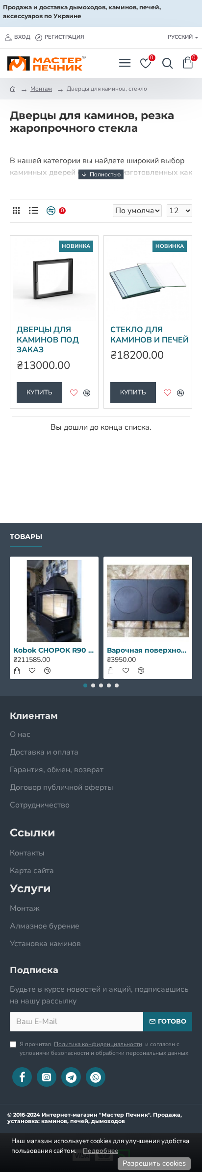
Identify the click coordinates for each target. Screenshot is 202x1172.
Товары (26, 537)
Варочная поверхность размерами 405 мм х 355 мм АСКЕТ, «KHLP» (148, 650)
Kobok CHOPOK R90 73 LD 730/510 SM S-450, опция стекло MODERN (54, 650)
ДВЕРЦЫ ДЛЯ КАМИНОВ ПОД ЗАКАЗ (48, 340)
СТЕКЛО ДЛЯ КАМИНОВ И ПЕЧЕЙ (149, 335)
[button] (85, 685)
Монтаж (41, 89)
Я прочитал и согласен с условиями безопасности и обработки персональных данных (104, 1048)
